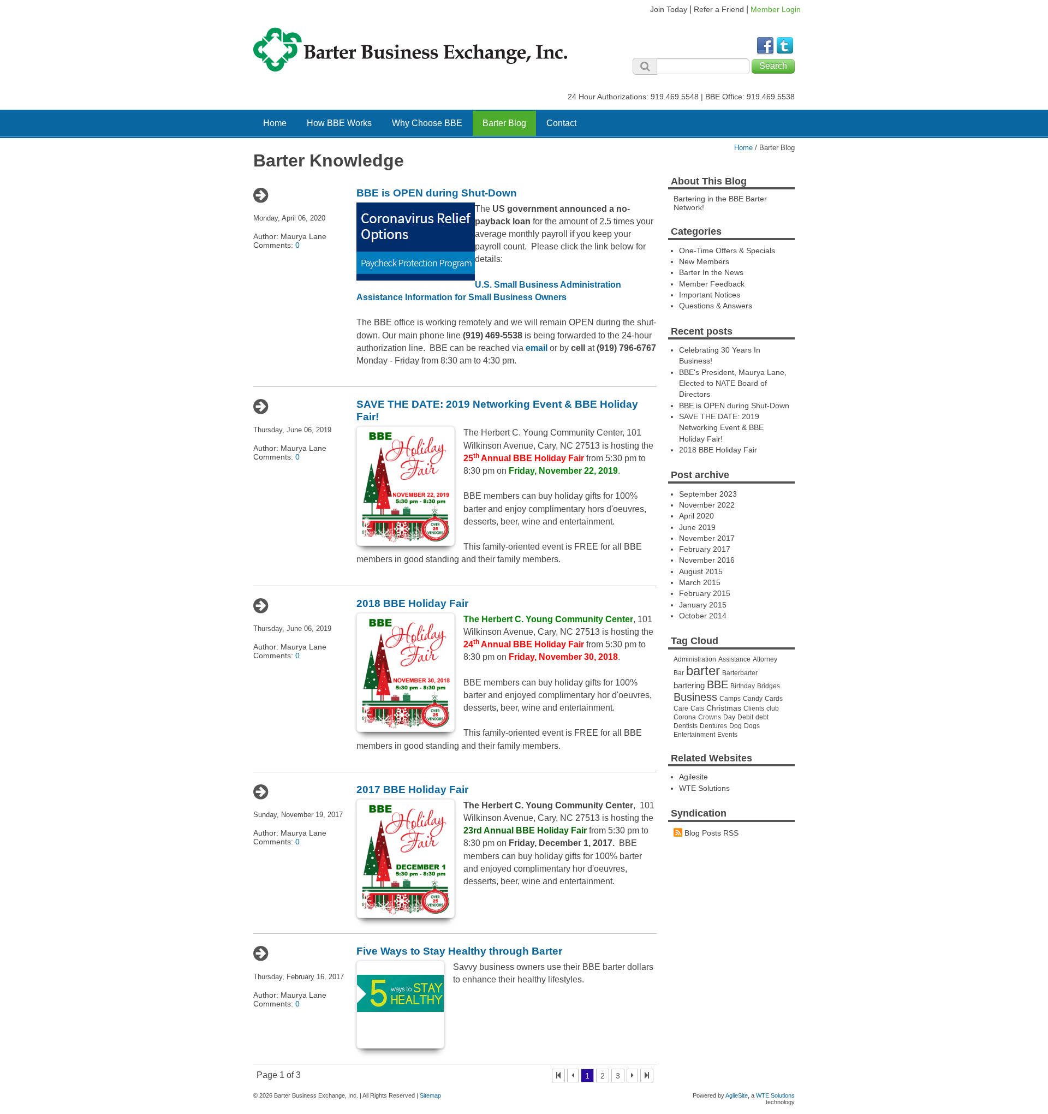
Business (695, 697)
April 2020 (696, 515)
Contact (561, 123)
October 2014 (703, 615)
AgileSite (736, 1095)
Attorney (765, 659)
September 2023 (708, 494)
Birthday (742, 686)
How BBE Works (339, 123)
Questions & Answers (715, 305)
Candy (753, 698)
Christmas (723, 708)
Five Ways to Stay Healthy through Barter (459, 951)
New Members (704, 261)
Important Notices (709, 294)
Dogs (752, 726)
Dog (735, 726)
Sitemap (430, 1095)
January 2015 (703, 604)
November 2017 (707, 538)
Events (727, 734)
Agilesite (693, 776)
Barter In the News (711, 272)
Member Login (776, 9)
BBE (717, 684)
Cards (774, 698)
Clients (753, 708)
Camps (730, 698)
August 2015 (701, 571)
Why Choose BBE (427, 123)
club (772, 708)
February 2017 (704, 549)
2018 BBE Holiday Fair (412, 603)
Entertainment (694, 734)
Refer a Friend (719, 9)
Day (729, 717)
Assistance (734, 659)
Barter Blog (504, 123)
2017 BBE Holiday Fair (412, 789)
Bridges (768, 686)
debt (762, 717)
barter (703, 670)
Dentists (686, 726)
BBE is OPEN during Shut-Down (436, 193)
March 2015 (699, 582)
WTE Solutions (704, 788)
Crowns (709, 717)
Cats (697, 708)
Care (681, 708)
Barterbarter (740, 673)
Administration (695, 659)
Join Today (668, 9)
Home (275, 123)
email (536, 348)
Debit (745, 717)
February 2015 (704, 593)
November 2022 (707, 505)
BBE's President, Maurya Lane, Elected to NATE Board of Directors (733, 383)
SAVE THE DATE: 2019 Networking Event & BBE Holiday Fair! (721, 427)
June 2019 (697, 527)
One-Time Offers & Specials (727, 250)
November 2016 (707, 560)
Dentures (713, 726)
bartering (689, 685)
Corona (685, 717)
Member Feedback (712, 283)
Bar (679, 673)
